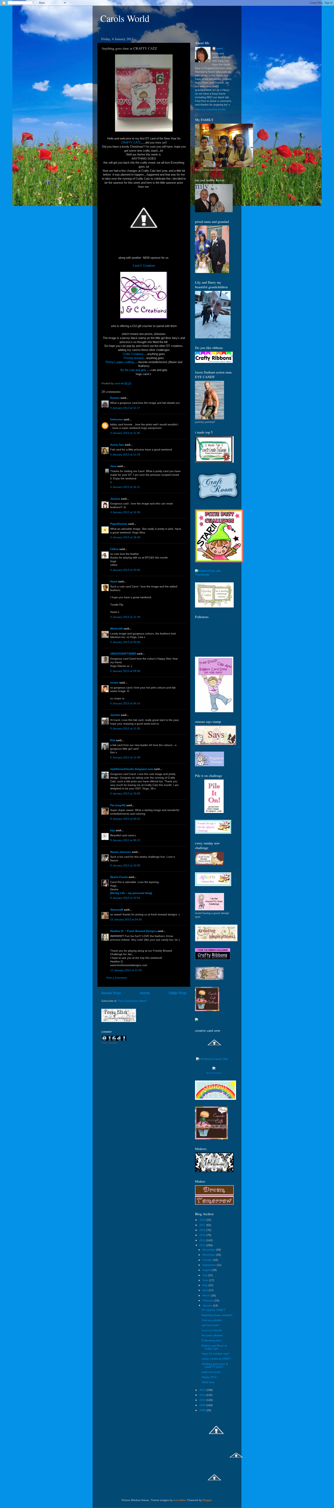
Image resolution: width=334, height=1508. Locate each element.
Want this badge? (214, 1073)
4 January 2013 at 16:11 (125, 487)
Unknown (116, 419)
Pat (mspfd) (117, 805)
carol (219, 48)
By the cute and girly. (133, 370)
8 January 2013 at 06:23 (125, 840)
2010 (202, 1400)
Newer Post (111, 993)
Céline (114, 549)
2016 (202, 1230)
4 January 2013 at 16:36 (125, 512)
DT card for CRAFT (213, 1310)
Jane (113, 466)
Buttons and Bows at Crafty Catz (214, 1347)
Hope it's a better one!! (215, 1353)
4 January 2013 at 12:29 (125, 454)
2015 (202, 1235)
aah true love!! (210, 1325)
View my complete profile (210, 109)
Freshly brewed (133, 358)
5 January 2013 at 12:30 (125, 728)
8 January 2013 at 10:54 (125, 897)
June (205, 1280)
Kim (112, 740)
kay (112, 830)
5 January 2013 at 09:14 (125, 703)
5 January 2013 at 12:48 (125, 757)
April (205, 1290)
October (207, 1260)
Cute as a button (212, 1320)
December (209, 1249)
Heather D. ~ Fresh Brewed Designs (133, 931)
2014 (202, 1240)
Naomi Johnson (121, 852)
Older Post (177, 993)
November (209, 1254)
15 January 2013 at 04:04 (126, 919)
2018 (202, 1219)
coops (114, 682)
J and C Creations (143, 265)
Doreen (115, 397)
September (209, 1265)
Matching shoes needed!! (217, 1315)
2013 (202, 1245)
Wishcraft (116, 628)
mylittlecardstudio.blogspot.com (131, 769)
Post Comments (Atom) (132, 1000)
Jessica (115, 498)
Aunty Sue (117, 444)
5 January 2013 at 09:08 (125, 671)
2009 (202, 1405)
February (208, 1300)
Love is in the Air (212, 1330)
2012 (202, 1390)
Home (145, 993)
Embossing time (211, 1340)
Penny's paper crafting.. (120, 362)
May (205, 1285)
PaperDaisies (118, 523)
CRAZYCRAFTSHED (123, 653)
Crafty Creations (133, 354)
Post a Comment (116, 977)
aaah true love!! (211, 1372)
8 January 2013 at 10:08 (125, 865)
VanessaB (116, 909)
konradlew (179, 1500)
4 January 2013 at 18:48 (125, 537)
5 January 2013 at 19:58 (125, 793)
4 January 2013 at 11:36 (125, 433)
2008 (202, 1410)
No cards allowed (212, 1335)
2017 (202, 1225)
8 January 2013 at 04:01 (125, 818)
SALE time (208, 1382)
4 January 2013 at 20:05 (125, 570)
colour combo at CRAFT (216, 1358)
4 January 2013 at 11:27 (125, 407)
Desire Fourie (119, 877)
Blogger (207, 1500)
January (207, 1305)
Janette (115, 715)
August (207, 1270)
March (206, 1295)
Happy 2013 (209, 1377)
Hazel (113, 581)
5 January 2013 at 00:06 (125, 642)
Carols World (124, 18)
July (205, 1275)
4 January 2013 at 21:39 (125, 617)
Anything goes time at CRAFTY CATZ (215, 1366)
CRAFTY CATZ (131, 142)
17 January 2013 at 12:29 (126, 970)
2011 (202, 1395)
